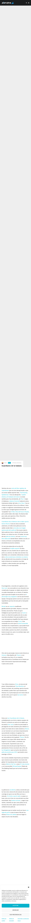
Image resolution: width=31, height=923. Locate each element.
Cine (9, 462)
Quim (5, 462)
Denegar (15, 910)
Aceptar (15, 905)
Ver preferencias (15, 914)
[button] (28, 887)
